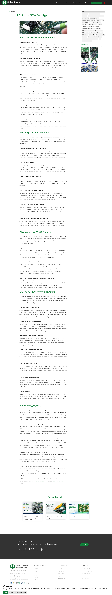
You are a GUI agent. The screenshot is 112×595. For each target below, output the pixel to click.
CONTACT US (84, 544)
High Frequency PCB (93, 24)
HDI (82, 22)
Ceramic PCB (84, 16)
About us (36, 568)
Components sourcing (87, 580)
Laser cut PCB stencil (86, 575)
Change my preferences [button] (20, 592)
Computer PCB (100, 16)
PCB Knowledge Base (99, 30)
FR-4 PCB (60, 568)
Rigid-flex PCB (37, 581)
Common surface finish (92, 16)
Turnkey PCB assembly (87, 569)
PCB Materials (93, 32)
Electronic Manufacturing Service (89, 581)
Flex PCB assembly (86, 568)
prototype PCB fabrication (38, 481)
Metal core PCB (61, 573)
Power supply (84, 36)
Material (97, 26)
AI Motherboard (85, 14)
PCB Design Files (91, 30)
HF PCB (98, 22)
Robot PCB (87, 38)
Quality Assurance (38, 571)
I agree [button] (5, 592)
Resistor (89, 36)
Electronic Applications (94, 18)
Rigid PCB (36, 577)
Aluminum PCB (92, 14)
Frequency (61, 576)
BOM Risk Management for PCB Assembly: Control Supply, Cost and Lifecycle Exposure (32, 518)
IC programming (86, 576)
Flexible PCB (61, 569)
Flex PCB (97, 20)
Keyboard (100, 24)
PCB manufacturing (85, 32)
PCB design (84, 30)
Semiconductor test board (63, 581)
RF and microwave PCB (63, 578)
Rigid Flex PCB (99, 36)
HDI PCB (86, 22)
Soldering (84, 41)
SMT (100, 38)
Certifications (37, 569)
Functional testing (86, 578)
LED (89, 26)
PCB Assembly (98, 28)
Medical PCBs (84, 28)
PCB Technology (92, 34)
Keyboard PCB (84, 26)
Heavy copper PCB (62, 580)
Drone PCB (87, 18)
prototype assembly (58, 481)
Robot (83, 38)
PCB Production (85, 34)
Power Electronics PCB (100, 34)
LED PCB (92, 26)
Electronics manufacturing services (88, 20)
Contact (87, 3)
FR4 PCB (102, 20)
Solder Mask (89, 41)
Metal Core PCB (91, 28)
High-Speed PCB (85, 24)
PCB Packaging (99, 32)
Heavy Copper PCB (92, 22)
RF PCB (94, 36)
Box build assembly (86, 573)
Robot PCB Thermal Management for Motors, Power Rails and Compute (79, 517)
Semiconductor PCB (94, 38)
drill (82, 18)
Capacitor (97, 14)
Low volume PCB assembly (87, 571)
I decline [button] (11, 592)
